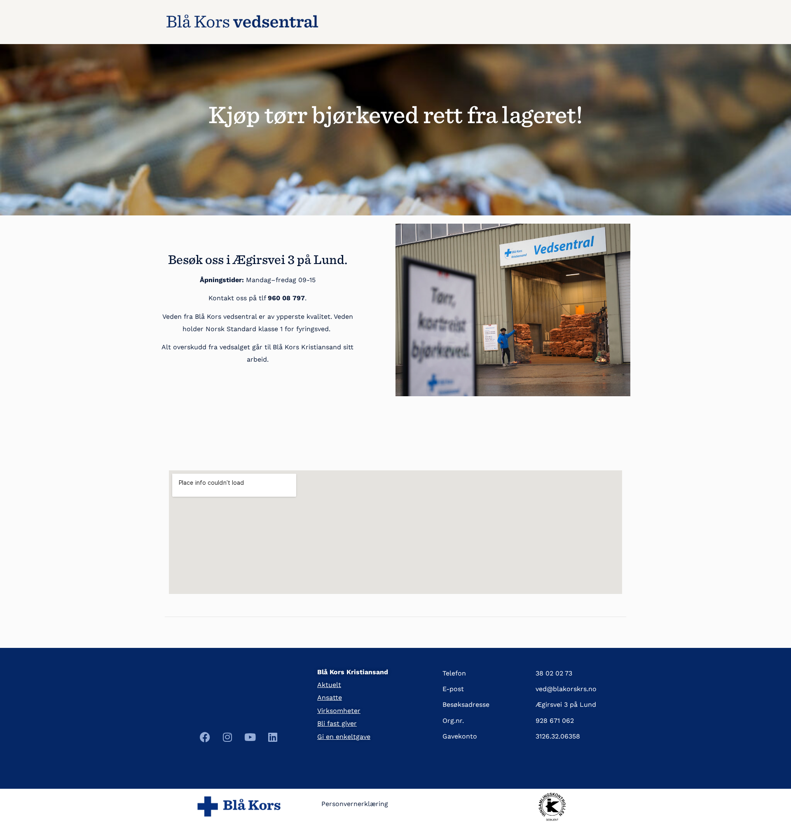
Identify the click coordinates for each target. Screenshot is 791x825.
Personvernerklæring (354, 804)
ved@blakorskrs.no (566, 689)
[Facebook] (204, 737)
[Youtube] (250, 737)
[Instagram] (227, 737)
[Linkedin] (272, 737)
